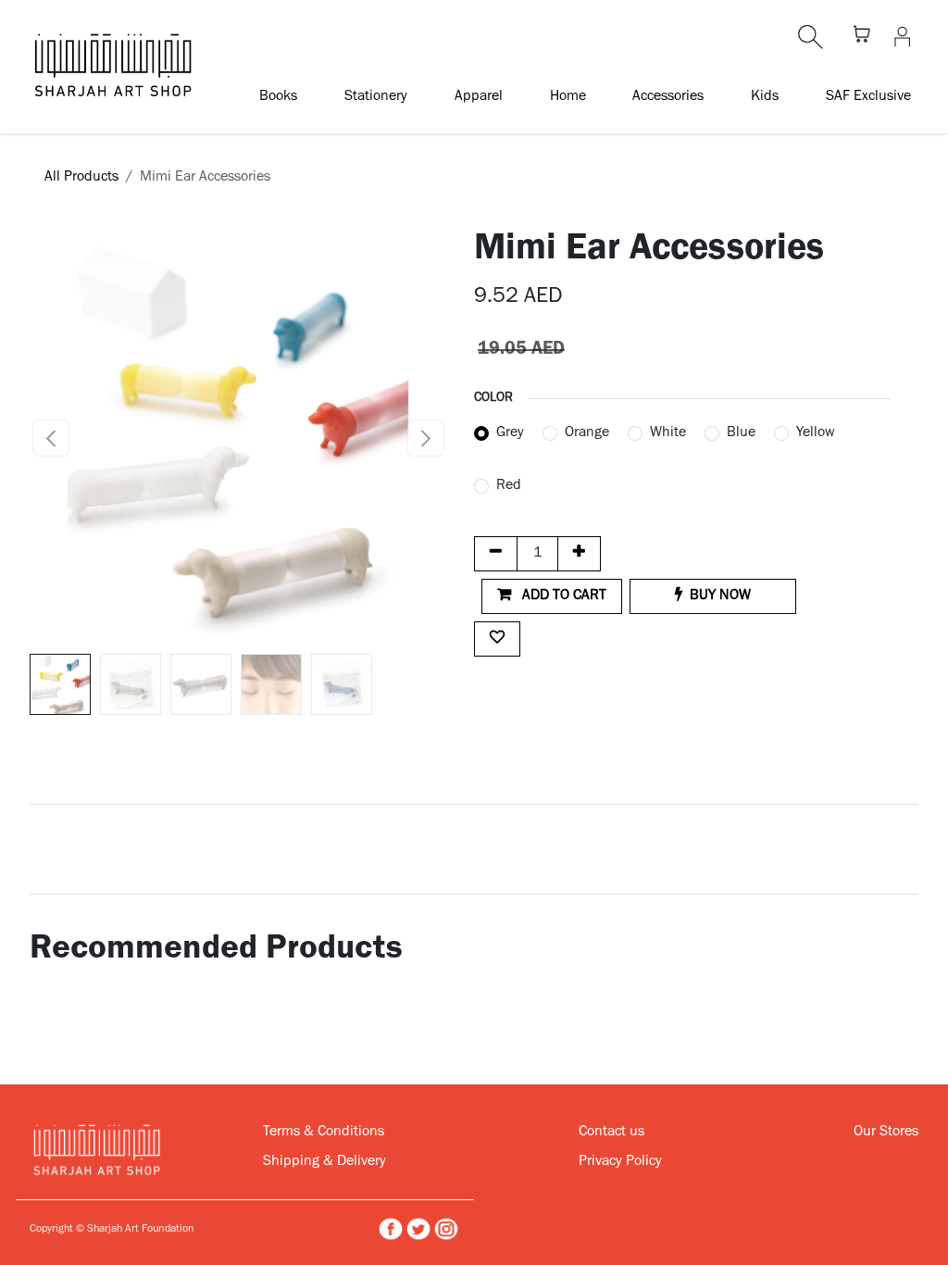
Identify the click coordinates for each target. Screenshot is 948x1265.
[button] (50, 438)
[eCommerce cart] (862, 37)
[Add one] (579, 553)
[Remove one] (496, 553)
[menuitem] (278, 96)
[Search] (810, 37)
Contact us (611, 1132)
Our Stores (886, 1132)
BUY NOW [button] (720, 596)
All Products (81, 177)
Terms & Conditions (323, 1132)
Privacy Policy (620, 1162)
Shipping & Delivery (324, 1162)
